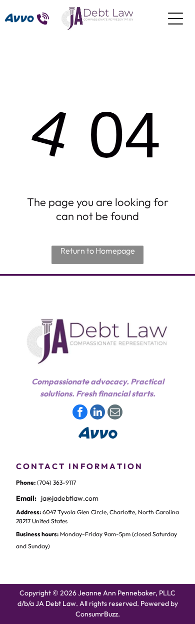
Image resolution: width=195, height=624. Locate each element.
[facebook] (80, 413)
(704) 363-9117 (56, 482)
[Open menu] (175, 18)
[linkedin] (97, 413)
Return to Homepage (97, 251)
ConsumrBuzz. (98, 613)
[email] (115, 413)
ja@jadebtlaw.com (69, 498)
